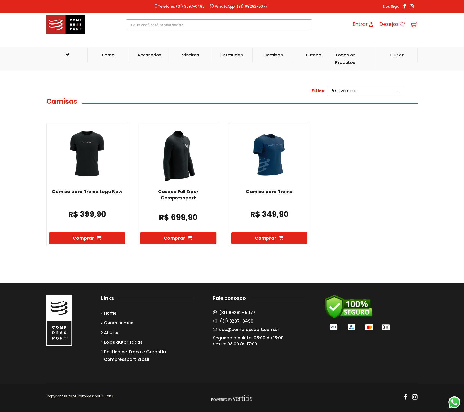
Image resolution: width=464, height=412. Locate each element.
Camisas (273, 55)
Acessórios (149, 55)
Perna (108, 55)
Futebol (314, 55)
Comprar (83, 238)
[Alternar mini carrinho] (414, 24)
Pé (67, 55)
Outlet (397, 55)
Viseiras (190, 55)
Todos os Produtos (345, 58)
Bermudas (232, 55)
